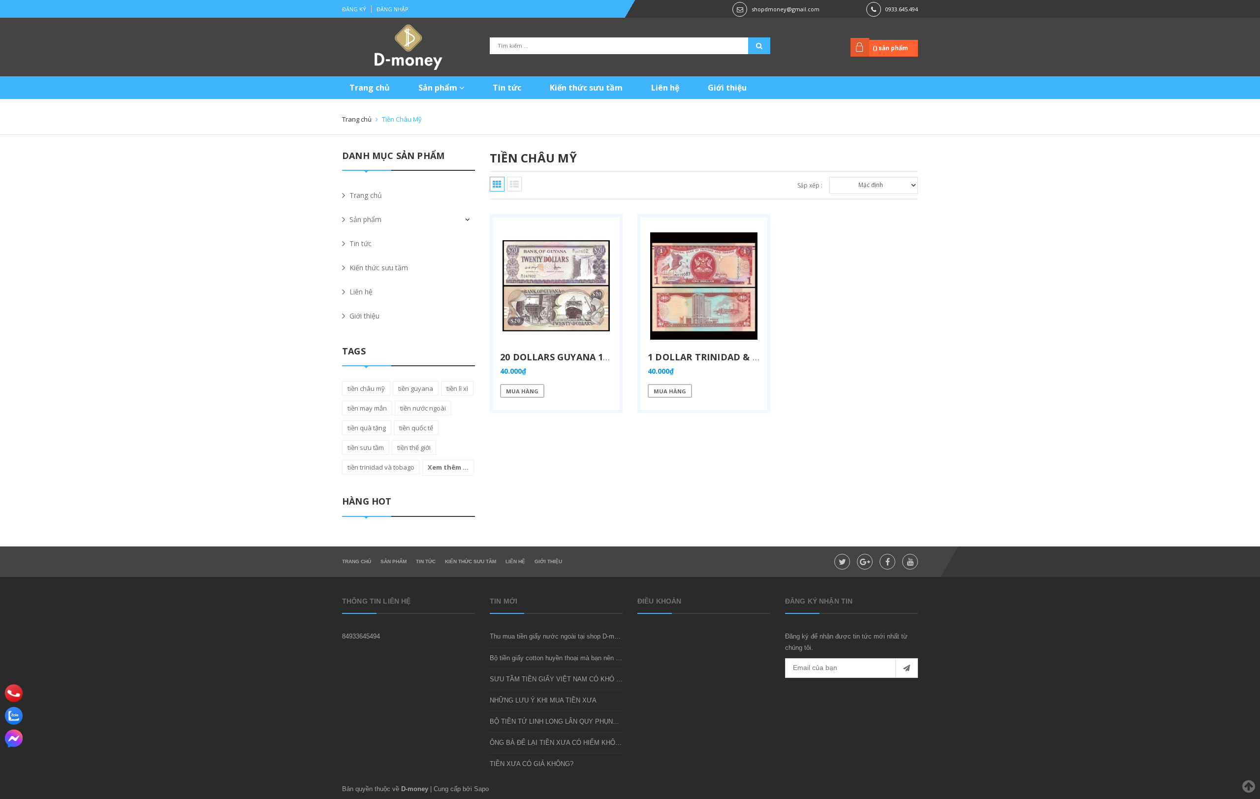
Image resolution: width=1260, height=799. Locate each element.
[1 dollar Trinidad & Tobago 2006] (704, 286)
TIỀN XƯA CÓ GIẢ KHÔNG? (531, 763)
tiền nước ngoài (423, 408)
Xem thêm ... (448, 467)
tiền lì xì (457, 388)
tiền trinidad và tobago (380, 467)
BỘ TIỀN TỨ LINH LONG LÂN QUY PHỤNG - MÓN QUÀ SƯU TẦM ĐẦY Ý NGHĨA (610, 721)
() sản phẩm (890, 48)
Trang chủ (369, 87)
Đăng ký (354, 9)
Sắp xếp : (809, 185)
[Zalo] (14, 716)
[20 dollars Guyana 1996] (556, 286)
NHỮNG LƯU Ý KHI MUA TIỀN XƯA (543, 700)
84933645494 (361, 636)
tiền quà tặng (366, 427)
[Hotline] (14, 693)
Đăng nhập (393, 9)
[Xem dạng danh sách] (514, 184)
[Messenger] (14, 738)
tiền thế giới (414, 447)
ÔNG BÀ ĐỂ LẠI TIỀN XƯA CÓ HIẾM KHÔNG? (559, 742)
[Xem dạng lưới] (497, 184)
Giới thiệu (727, 87)
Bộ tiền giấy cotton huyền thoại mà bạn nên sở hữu (563, 658)
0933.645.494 (901, 9)
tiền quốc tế (416, 427)
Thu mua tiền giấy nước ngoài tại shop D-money (559, 636)
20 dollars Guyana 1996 (559, 357)
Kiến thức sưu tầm (586, 87)
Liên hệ (665, 87)
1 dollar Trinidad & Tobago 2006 (731, 357)
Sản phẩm (438, 87)
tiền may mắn (367, 408)
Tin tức (507, 87)
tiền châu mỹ (366, 388)
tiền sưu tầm (365, 447)
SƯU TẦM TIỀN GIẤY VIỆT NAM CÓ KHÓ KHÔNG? (566, 679)
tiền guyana (415, 388)
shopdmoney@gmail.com (785, 9)
